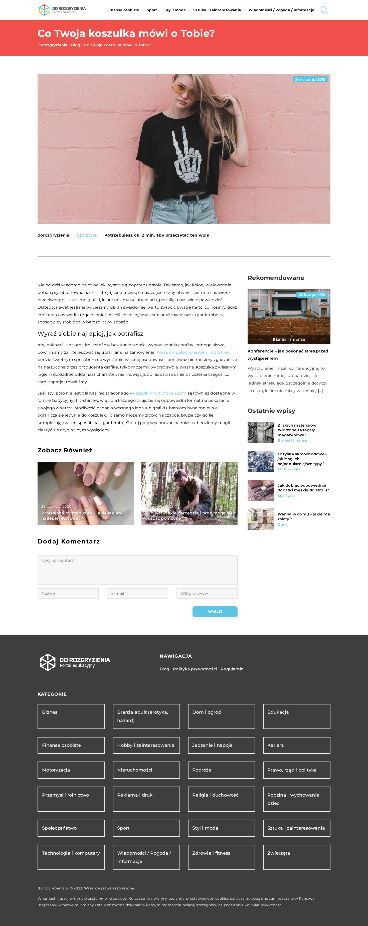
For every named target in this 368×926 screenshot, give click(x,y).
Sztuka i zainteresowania (217, 10)
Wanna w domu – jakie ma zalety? (304, 516)
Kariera (275, 745)
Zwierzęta (278, 853)
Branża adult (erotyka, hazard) (142, 716)
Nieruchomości (134, 770)
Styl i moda (175, 10)
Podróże (201, 770)
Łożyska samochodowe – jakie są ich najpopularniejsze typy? (302, 459)
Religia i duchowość (215, 795)
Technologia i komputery (71, 853)
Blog (164, 669)
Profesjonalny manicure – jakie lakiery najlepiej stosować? (81, 516)
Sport (152, 10)
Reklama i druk (135, 795)
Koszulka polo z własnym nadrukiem (193, 352)
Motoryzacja (56, 770)
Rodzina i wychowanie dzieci (293, 799)
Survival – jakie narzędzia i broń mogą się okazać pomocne (189, 516)
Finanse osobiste (123, 10)
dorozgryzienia (54, 235)
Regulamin (232, 669)
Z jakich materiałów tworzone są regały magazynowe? (297, 430)
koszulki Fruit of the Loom (160, 393)
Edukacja (278, 712)
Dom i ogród (206, 712)
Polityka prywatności (195, 669)
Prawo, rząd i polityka (292, 770)
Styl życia (87, 235)
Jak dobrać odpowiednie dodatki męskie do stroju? (303, 488)
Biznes (50, 712)
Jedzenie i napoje (212, 745)
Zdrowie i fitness (211, 853)
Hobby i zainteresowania (145, 745)
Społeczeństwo (59, 828)
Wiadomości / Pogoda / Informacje (281, 10)
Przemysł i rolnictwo (65, 795)
